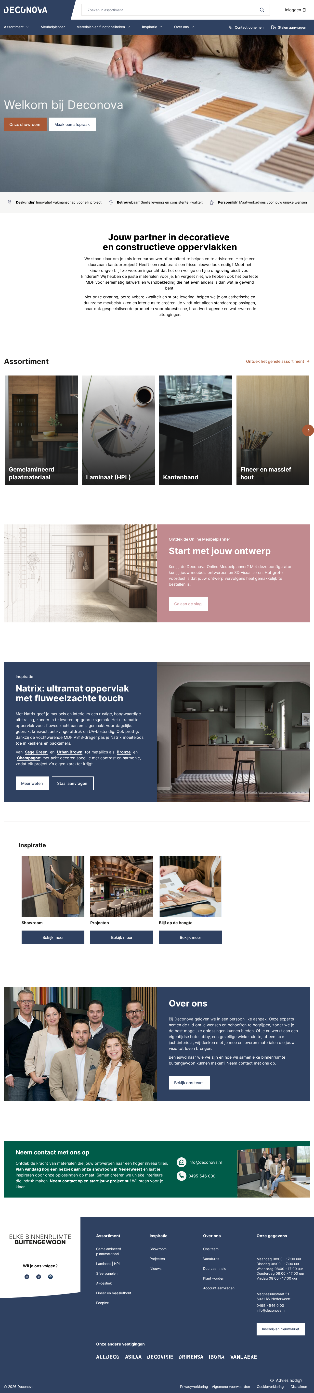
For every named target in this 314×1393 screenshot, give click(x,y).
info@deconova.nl (205, 1162)
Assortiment (14, 27)
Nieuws (155, 1268)
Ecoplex (102, 1303)
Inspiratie (149, 27)
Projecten (99, 922)
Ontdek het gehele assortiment (275, 361)
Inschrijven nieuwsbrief (280, 1329)
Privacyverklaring (194, 1386)
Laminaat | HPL (108, 1263)
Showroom (32, 922)
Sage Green (36, 752)
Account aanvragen (219, 1288)
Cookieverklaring (271, 1386)
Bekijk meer (53, 937)
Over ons (181, 27)
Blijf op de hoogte (176, 922)
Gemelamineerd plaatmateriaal (108, 1251)
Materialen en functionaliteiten (101, 27)
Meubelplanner (53, 27)
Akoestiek (104, 1283)
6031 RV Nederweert (273, 1299)
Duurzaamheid (214, 1268)
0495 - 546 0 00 (270, 1305)
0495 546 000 (201, 1176)
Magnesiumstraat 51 (273, 1294)
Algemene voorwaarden (231, 1386)
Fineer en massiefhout (113, 1293)
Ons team (211, 1249)
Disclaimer (299, 1386)
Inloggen (293, 9)
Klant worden (213, 1278)
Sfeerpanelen (107, 1273)
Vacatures (211, 1259)
